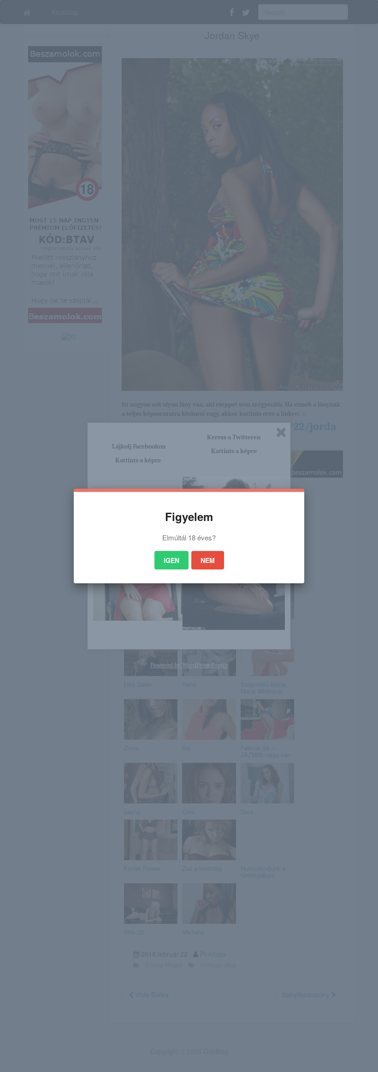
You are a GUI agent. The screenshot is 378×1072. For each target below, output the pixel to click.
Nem (208, 560)
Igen (171, 560)
